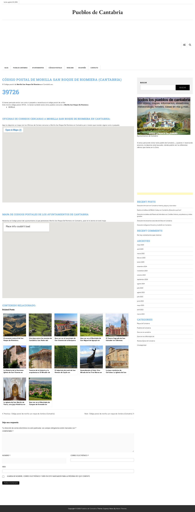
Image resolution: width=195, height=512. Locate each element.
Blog (6, 68)
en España (82, 68)
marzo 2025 (140, 253)
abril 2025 (140, 249)
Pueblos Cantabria (20, 68)
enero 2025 (140, 262)
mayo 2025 (140, 245)
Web (4, 467)
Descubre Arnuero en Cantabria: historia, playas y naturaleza (156, 206)
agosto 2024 (141, 284)
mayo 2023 (140, 305)
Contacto (94, 68)
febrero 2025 (141, 258)
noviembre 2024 (142, 271)
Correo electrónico (80, 455)
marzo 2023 (140, 314)
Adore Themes (121, 508)
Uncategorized (141, 345)
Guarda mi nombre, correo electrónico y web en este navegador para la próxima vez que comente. (48, 476)
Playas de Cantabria (143, 323)
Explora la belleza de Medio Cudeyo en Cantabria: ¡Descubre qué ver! (159, 210)
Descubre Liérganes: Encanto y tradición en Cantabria (154, 225)
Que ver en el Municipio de (145, 336)
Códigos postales (55, 68)
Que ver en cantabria (144, 332)
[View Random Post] (184, 45)
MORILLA (11, 107)
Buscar (143, 82)
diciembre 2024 (142, 266)
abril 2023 (140, 310)
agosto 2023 (141, 292)
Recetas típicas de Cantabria (146, 341)
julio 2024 (140, 288)
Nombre (6, 455)
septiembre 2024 (142, 279)
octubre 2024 (141, 275)
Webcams (70, 68)
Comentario (8, 431)
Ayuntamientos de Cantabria (147, 136)
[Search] (190, 45)
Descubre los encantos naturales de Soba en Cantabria (154, 221)
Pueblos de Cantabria (97, 12)
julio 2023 (140, 297)
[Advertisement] (51, 42)
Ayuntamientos (38, 68)
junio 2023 (140, 301)
